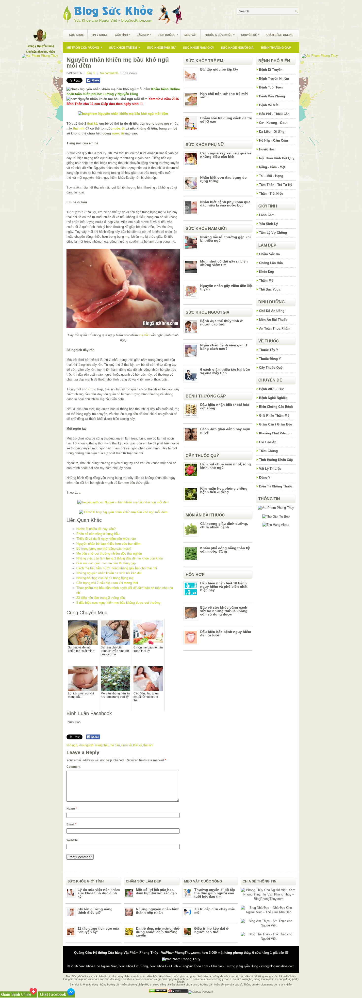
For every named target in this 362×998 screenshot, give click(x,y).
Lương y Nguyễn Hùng (242, 966)
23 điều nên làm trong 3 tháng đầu (100, 598)
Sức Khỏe (76, 34)
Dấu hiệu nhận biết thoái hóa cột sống (224, 406)
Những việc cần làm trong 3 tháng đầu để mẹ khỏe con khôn (119, 558)
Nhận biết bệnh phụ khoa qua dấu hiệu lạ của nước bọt (225, 203)
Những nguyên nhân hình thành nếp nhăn (158, 910)
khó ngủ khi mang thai (93, 745)
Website (72, 840)
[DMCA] (158, 991)
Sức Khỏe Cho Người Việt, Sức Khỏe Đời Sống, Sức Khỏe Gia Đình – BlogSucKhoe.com (143, 966)
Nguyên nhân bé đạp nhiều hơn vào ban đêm (108, 543)
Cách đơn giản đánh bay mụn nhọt (225, 430)
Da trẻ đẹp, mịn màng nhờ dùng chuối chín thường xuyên (158, 931)
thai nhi (78, 128)
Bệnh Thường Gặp (276, 47)
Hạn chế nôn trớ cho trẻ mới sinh (224, 95)
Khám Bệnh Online (279, 34)
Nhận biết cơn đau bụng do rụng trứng (223, 179)
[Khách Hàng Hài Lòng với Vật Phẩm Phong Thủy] (276, 508)
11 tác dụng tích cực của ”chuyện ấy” (98, 930)
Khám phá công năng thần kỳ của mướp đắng (225, 549)
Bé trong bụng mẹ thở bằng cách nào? (103, 548)
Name (71, 808)
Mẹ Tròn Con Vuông (84, 47)
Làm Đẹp (144, 34)
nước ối (119, 128)
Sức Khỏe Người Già (237, 47)
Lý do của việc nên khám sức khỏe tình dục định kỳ (99, 893)
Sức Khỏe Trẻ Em (124, 47)
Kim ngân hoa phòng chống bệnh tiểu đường (223, 490)
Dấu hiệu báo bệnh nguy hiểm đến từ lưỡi (225, 633)
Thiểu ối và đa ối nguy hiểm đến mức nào (106, 539)
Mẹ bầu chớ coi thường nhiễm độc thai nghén (109, 553)
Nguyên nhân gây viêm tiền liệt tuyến (226, 287)
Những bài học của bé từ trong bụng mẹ (104, 578)
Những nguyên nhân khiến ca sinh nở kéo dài (108, 573)
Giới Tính (122, 34)
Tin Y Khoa (99, 34)
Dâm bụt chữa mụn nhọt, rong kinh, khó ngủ (225, 466)
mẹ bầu (144, 335)
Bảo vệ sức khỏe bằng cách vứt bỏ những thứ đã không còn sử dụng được (223, 610)
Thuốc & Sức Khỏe (219, 34)
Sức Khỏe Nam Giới (198, 47)
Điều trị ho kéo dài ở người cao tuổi (211, 930)
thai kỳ (92, 123)
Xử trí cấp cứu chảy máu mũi (214, 910)
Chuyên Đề (250, 34)
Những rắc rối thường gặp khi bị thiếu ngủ (225, 238)
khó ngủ (71, 745)
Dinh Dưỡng (168, 34)
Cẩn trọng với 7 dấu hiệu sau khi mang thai (107, 583)
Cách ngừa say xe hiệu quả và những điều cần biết (225, 155)
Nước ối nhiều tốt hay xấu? (95, 529)
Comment (73, 766)
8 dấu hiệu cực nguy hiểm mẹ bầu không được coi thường (118, 602)
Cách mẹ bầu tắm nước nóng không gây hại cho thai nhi (116, 568)
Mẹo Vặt (190, 34)
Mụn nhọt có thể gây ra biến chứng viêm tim (224, 263)
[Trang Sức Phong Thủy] (123, 502)
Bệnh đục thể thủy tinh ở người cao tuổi (221, 322)
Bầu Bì (90, 73)
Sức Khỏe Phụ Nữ (161, 47)
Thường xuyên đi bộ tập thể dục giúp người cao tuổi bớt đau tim (214, 893)
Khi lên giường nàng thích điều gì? (95, 910)
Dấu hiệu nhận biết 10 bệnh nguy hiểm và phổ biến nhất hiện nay (223, 586)
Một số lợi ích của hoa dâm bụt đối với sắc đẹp (156, 891)
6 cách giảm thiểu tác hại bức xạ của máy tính (225, 371)
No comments (109, 73)
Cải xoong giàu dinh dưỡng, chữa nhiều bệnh (224, 525)
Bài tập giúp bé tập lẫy (219, 69)
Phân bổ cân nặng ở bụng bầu (97, 534)
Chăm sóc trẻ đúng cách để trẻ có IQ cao (226, 119)
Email (71, 824)
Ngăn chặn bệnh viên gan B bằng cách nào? (223, 347)
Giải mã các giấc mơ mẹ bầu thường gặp (106, 563)
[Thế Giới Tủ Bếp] (276, 516)
